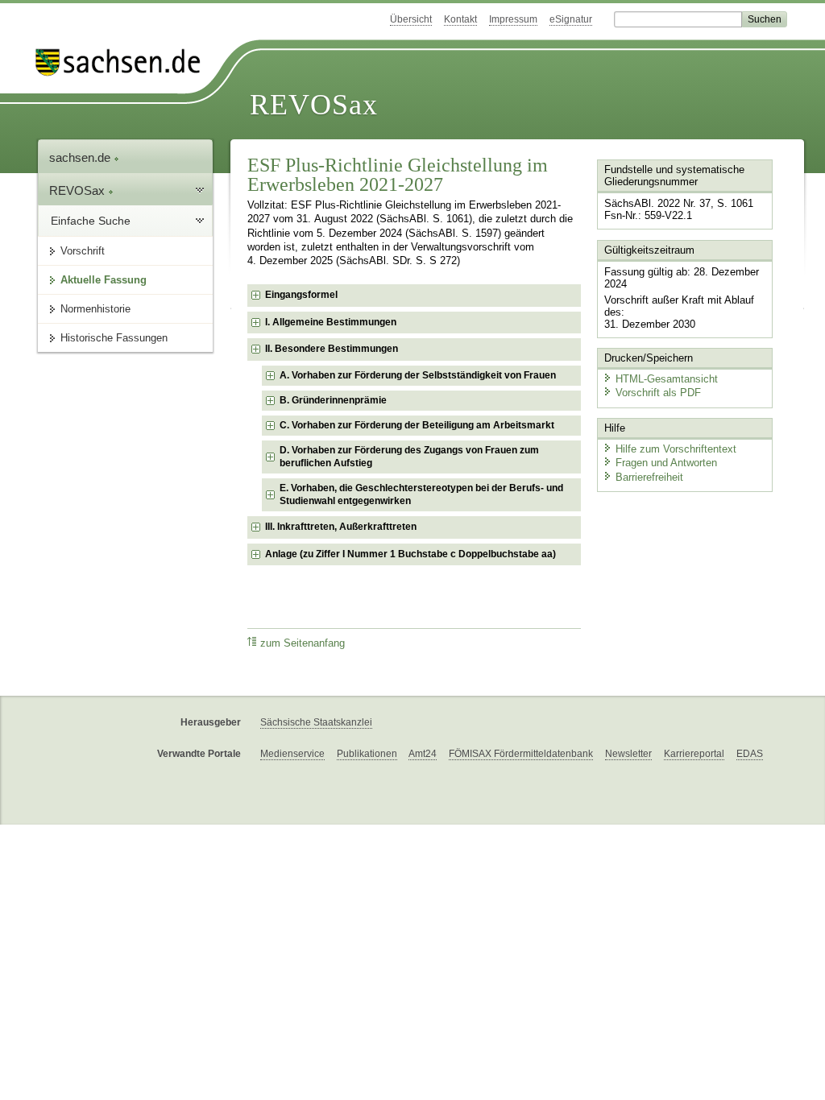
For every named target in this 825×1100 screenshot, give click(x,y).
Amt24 (422, 753)
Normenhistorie (95, 309)
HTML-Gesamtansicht (667, 379)
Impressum (513, 19)
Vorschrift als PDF (658, 393)
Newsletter (628, 753)
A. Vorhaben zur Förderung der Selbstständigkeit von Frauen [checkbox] (418, 375)
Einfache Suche (91, 220)
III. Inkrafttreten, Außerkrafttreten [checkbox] (341, 526)
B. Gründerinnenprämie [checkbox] (333, 400)
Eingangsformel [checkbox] (301, 294)
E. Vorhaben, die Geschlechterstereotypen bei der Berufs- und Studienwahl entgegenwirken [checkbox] (421, 494)
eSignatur (570, 19)
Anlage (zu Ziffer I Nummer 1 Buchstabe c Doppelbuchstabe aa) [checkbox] (410, 554)
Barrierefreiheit (649, 477)
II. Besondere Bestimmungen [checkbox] (331, 348)
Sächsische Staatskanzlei (316, 722)
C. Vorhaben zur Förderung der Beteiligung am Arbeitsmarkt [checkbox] (417, 425)
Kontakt (460, 19)
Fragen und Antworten (666, 463)
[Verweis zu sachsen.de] (124, 62)
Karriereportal (694, 753)
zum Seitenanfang (302, 643)
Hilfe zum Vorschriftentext (676, 449)
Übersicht (411, 19)
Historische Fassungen (114, 338)
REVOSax (314, 105)
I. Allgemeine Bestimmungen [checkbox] (330, 322)
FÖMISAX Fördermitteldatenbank (521, 753)
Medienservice (292, 753)
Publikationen (367, 753)
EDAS (749, 753)
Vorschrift (82, 251)
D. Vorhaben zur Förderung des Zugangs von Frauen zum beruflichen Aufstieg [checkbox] (409, 457)
